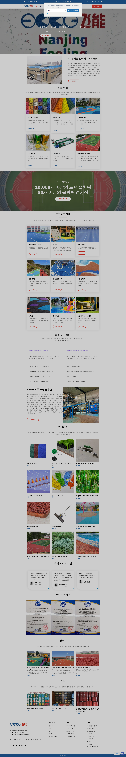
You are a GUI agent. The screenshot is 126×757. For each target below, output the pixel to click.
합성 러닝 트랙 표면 (32, 463)
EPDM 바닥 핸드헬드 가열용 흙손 (85, 463)
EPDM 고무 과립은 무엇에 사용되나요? (39, 350)
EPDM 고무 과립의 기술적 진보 (35, 708)
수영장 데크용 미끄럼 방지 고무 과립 (86, 556)
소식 (63, 681)
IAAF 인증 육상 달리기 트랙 (34, 495)
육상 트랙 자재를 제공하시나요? (74, 376)
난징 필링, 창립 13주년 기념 (59, 708)
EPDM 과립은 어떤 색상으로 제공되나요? (40, 366)
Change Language (73, 10)
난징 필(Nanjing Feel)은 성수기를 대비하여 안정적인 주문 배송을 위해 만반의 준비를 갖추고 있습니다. (87, 709)
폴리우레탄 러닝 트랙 (32, 526)
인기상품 (63, 427)
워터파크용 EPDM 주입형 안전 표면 (85, 526)
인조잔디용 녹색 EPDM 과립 (59, 556)
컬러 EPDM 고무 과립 (57, 495)
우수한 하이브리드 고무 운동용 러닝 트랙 (38, 556)
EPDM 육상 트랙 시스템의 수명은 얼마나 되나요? (78, 350)
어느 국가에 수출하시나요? (73, 366)
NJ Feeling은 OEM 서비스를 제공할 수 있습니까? (41, 371)
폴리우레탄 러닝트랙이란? (83, 667)
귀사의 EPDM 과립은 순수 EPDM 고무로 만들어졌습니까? (80, 371)
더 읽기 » (29, 465)
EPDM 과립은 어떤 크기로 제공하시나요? (40, 376)
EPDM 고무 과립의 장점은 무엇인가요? (76, 381)
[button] (1, 31)
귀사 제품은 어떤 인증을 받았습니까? (39, 381)
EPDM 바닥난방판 (56, 526)
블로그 (63, 640)
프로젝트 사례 (63, 214)
